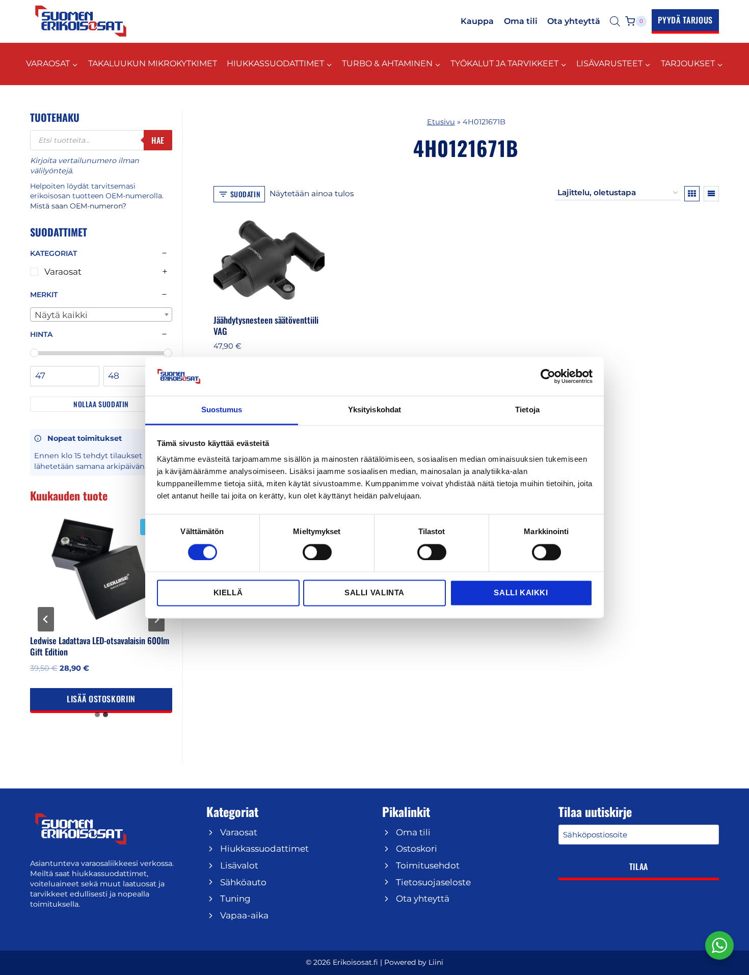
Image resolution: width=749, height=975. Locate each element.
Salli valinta (374, 593)
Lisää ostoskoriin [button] (101, 699)
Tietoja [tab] (527, 410)
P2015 (374, 106)
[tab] (97, 714)
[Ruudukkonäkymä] (692, 193)
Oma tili (521, 21)
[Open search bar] (615, 21)
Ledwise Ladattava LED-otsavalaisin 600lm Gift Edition (99, 646)
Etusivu (441, 121)
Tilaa (638, 866)
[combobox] (101, 314)
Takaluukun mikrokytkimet (152, 63)
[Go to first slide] (156, 619)
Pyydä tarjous (685, 20)
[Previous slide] (46, 619)
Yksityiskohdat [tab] (374, 410)
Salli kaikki (521, 593)
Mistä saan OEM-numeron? (78, 205)
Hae (158, 140)
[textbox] (101, 315)
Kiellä (228, 593)
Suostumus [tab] (222, 410)
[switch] (317, 552)
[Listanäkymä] (711, 193)
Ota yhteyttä (573, 21)
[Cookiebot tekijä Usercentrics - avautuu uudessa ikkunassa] (548, 376)
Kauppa (477, 21)
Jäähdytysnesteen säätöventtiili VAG (265, 325)
